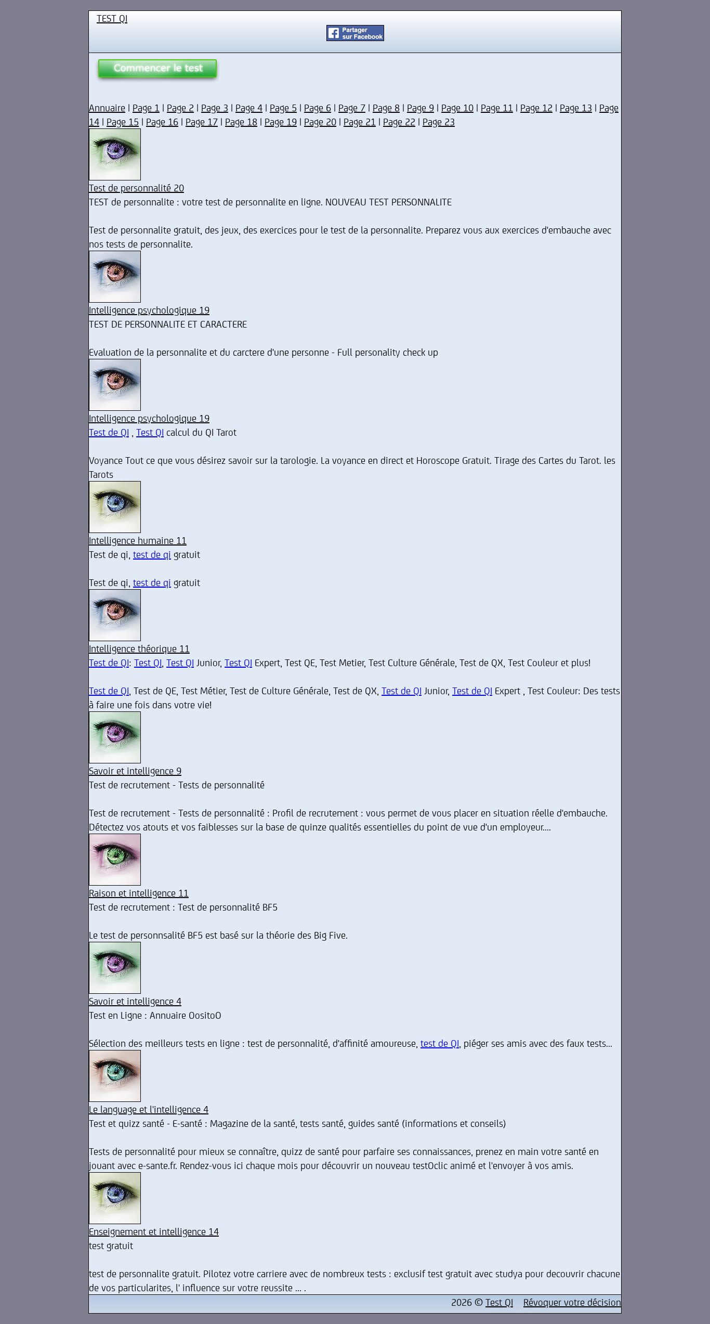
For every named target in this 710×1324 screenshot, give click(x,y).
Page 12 (536, 107)
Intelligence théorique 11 (139, 648)
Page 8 (386, 107)
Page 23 (439, 121)
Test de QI (109, 432)
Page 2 (180, 107)
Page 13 (576, 107)
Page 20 (320, 121)
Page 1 (146, 107)
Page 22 (399, 121)
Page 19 (281, 121)
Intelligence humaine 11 (138, 540)
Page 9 (420, 107)
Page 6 (317, 107)
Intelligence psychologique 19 (149, 310)
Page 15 (123, 121)
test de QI (439, 1043)
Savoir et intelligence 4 (135, 1001)
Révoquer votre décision (572, 1302)
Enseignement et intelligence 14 (154, 1231)
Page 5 (283, 107)
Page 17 (202, 121)
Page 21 (360, 121)
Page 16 (162, 121)
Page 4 (248, 107)
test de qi (152, 554)
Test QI (150, 432)
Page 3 (214, 107)
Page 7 (351, 107)
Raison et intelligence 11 (139, 893)
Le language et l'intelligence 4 (148, 1109)
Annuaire (107, 107)
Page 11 (497, 107)
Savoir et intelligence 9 (135, 770)
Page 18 (241, 121)
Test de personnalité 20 (136, 187)
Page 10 (457, 107)
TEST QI (112, 18)
